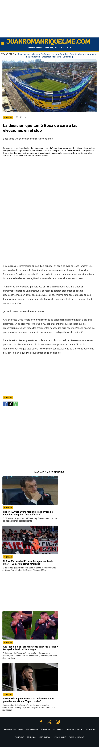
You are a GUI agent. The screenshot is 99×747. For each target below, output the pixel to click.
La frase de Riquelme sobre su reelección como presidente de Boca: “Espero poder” (28, 700)
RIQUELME (8, 508)
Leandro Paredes (60, 54)
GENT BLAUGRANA (44, 737)
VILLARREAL (58, 729)
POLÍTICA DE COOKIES (59, 737)
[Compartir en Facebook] (5, 403)
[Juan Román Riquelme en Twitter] (50, 723)
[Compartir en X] (10, 403)
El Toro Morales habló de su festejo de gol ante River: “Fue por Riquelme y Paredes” (28, 562)
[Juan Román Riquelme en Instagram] (58, 723)
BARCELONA (45, 729)
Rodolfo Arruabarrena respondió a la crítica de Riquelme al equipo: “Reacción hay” (28, 513)
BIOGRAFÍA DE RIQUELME (13, 729)
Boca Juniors (24, 54)
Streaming (68, 56)
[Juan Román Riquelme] (48, 44)
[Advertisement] (49, 18)
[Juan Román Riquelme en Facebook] (41, 723)
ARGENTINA (90, 729)
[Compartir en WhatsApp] (15, 403)
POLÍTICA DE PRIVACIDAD (76, 737)
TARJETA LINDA (31, 737)
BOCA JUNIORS (32, 729)
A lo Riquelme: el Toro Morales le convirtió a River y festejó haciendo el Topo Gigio (30, 648)
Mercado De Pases (41, 54)
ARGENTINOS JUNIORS (74, 729)
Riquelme (8, 397)
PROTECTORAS (19, 737)
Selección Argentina (51, 56)
